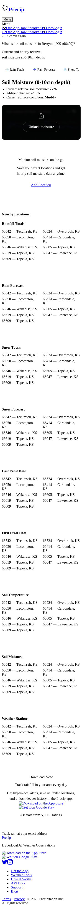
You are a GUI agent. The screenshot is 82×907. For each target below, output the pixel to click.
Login (58, 28)
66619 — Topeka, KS (18, 253)
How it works (29, 28)
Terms (6, 899)
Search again (16, 36)
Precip (16, 9)
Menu (7, 19)
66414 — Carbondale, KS (59, 239)
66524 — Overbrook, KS (61, 231)
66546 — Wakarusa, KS (19, 247)
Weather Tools (21, 875)
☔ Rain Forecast (44, 69)
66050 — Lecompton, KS (18, 239)
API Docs (46, 28)
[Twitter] (4, 863)
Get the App (19, 871)
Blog (14, 891)
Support (16, 887)
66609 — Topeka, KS (18, 259)
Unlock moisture (41, 127)
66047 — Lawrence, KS (60, 253)
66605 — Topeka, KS (59, 247)
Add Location (41, 185)
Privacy (19, 899)
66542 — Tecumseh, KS (20, 231)
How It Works (21, 879)
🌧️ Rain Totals (14, 69)
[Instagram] (10, 863)
